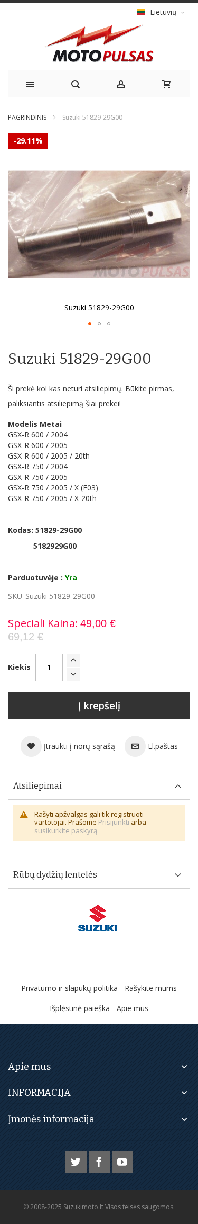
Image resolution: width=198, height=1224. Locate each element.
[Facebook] (100, 1160)
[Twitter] (77, 1160)
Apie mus (132, 1008)
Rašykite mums (151, 988)
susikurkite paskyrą (65, 830)
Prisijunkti (113, 822)
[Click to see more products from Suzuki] (99, 918)
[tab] (99, 786)
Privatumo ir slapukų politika (69, 988)
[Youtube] (122, 1160)
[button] (90, 324)
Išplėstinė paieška (80, 1008)
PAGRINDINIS (27, 117)
